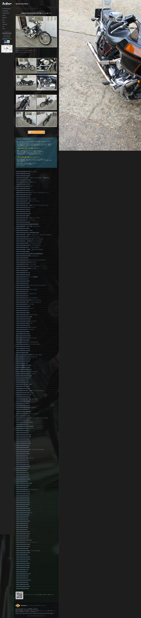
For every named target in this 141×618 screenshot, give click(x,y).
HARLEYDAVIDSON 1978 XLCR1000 (24, 426)
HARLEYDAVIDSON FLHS (22, 519)
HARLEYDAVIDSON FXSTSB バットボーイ (26, 373)
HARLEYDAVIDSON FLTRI (22, 380)
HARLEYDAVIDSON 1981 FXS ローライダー (26, 199)
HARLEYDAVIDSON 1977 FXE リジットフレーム (27, 201)
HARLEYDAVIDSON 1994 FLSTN (23, 384)
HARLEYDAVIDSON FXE (22, 529)
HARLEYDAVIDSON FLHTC (22, 472)
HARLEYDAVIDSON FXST (22, 481)
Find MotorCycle (5, 13)
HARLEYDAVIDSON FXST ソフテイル (25, 329)
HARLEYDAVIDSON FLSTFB (22, 531)
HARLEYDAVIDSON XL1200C (23, 533)
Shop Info (4, 17)
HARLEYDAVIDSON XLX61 (22, 283)
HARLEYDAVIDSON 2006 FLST (23, 213)
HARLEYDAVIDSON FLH (22, 470)
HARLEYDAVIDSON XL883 (22, 584)
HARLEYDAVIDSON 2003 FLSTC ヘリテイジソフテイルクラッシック (32, 192)
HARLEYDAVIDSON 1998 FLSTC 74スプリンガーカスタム (29, 239)
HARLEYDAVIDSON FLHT (22, 363)
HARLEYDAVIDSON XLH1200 (23, 274)
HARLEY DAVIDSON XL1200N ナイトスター (26, 268)
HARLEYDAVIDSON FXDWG (22, 228)
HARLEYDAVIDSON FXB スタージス (24, 308)
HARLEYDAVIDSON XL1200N (23, 173)
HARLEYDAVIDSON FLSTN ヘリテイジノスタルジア (28, 302)
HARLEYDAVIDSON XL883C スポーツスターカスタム (29, 249)
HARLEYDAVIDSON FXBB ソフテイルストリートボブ (28, 243)
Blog (41, 613)
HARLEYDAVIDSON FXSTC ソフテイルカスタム (27, 247)
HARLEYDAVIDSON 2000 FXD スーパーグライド (28, 217)
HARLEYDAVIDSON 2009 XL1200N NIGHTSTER (27, 232)
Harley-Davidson (26, 8)
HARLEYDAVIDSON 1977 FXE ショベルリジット (28, 226)
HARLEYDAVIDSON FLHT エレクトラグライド (27, 297)
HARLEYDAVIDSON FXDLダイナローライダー (27, 289)
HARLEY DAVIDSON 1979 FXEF (23, 443)
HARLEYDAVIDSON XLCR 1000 (23, 437)
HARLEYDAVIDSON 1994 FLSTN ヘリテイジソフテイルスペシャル (32, 205)
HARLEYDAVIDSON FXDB (22, 548)
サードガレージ (18, 8)
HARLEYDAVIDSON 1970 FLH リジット (25, 207)
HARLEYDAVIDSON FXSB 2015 (23, 580)
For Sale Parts (5, 10)
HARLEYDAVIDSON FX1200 (22, 462)
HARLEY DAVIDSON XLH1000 (23, 335)
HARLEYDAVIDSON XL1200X (23, 175)
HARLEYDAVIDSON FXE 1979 (23, 441)
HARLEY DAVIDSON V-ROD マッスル (25, 392)
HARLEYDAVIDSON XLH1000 (23, 188)
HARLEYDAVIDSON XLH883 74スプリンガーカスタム (29, 241)
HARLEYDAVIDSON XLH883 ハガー (24, 323)
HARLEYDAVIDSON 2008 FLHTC (24, 230)
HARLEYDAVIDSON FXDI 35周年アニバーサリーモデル (29, 354)
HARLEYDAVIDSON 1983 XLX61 (23, 365)
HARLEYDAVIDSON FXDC (22, 561)
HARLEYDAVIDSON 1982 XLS (23, 348)
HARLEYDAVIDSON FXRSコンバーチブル (26, 264)
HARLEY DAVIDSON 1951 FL (22, 409)
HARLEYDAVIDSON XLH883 (23, 281)
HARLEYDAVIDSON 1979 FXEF (23, 319)
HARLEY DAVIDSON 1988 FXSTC (24, 369)
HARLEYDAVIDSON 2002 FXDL (23, 434)
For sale (20, 613)
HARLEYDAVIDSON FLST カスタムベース (26, 293)
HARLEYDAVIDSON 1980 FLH (23, 378)
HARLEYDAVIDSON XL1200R (23, 544)
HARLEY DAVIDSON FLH (22, 270)
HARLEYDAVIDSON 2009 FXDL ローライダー (27, 371)
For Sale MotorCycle (6, 8)
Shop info (35, 613)
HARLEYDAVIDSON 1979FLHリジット (25, 190)
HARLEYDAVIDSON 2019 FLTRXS (24, 316)
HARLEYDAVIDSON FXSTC (22, 538)
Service (31, 613)
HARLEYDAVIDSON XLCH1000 (23, 180)
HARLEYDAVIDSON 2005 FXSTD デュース (26, 182)
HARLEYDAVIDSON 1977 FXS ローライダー (26, 327)
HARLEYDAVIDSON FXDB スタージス (25, 428)
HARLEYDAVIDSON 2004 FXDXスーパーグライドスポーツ (30, 390)
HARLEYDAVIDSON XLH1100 (23, 346)
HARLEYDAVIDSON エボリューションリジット (27, 542)
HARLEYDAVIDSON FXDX (22, 352)
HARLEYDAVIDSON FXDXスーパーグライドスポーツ (28, 344)
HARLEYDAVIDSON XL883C (22, 403)
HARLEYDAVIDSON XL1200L (23, 445)
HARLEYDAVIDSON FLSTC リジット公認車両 (26, 276)
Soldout (22, 8)
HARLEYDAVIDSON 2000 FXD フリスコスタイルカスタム (30, 449)
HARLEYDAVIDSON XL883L (22, 430)
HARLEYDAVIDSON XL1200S (23, 203)
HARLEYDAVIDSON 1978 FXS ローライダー (26, 338)
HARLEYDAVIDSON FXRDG (22, 447)
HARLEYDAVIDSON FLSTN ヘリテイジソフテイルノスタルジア (31, 260)
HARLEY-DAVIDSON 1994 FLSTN (24, 483)
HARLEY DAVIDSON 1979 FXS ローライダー (26, 171)
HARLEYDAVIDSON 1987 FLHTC (23, 194)
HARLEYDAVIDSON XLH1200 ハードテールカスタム (28, 245)
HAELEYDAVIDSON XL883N (22, 340)
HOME (16, 613)
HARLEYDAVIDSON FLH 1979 (23, 184)
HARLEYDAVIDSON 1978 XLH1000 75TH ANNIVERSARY (29, 253)
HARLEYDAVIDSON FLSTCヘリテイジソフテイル (27, 266)
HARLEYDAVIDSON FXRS (22, 527)
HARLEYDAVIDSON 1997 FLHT (23, 359)
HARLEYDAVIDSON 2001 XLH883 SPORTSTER (27, 224)
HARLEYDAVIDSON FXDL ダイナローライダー (27, 489)
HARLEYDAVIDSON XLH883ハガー (24, 186)
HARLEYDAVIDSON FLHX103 (23, 502)
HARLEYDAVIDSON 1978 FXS (23, 209)
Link (49, 613)
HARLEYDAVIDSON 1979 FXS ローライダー (27, 399)
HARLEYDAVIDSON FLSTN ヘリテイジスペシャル (28, 236)
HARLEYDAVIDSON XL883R (22, 215)
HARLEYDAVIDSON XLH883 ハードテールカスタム (28, 550)
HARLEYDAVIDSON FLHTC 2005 (24, 375)
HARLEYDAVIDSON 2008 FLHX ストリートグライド (28, 300)
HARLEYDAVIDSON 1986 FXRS (23, 411)
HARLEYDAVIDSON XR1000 (23, 439)
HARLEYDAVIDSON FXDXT (22, 382)
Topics (38, 613)
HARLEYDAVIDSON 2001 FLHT (23, 573)
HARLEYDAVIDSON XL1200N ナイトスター (26, 321)
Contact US (45, 613)
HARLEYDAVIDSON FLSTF (22, 424)
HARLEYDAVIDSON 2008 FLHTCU (24, 422)
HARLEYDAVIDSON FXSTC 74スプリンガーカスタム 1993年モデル (32, 177)
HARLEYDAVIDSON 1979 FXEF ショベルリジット (27, 255)
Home (3, 28)
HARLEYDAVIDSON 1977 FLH (23, 272)
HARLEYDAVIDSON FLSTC (22, 279)
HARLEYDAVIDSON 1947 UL (23, 495)
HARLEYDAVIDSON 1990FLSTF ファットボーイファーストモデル (32, 418)
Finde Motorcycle (25, 613)
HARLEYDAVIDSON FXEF (22, 258)
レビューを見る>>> (20, 165)
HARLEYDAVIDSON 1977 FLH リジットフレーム (27, 413)
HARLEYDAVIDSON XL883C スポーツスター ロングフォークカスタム (33, 234)
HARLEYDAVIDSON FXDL (22, 506)
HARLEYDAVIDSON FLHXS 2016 (24, 540)
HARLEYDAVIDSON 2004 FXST (23, 394)
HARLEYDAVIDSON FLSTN (22, 310)
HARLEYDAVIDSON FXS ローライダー (25, 220)
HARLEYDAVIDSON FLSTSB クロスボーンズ (26, 357)
